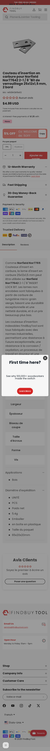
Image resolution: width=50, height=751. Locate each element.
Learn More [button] (25, 391)
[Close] (45, 358)
